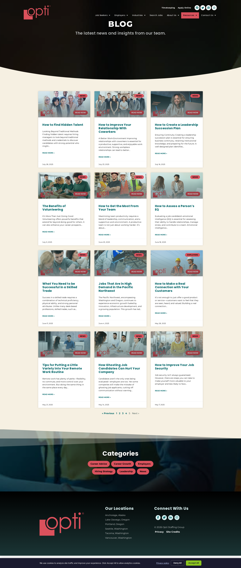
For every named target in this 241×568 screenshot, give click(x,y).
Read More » (48, 153)
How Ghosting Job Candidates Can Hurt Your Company (119, 368)
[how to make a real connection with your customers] (177, 263)
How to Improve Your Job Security (174, 366)
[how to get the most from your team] (120, 185)
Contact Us (209, 16)
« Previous (108, 413)
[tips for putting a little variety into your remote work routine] (64, 344)
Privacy (159, 532)
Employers (122, 16)
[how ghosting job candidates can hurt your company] (120, 344)
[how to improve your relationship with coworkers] (120, 104)
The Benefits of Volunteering (54, 208)
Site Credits (173, 532)
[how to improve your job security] (177, 344)
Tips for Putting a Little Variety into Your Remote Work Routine (62, 368)
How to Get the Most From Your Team (119, 208)
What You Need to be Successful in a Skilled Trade (59, 287)
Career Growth (122, 464)
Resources (191, 16)
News (143, 471)
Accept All (193, 563)
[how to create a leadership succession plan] (177, 104)
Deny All (177, 563)
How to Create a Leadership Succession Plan (176, 126)
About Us (174, 16)
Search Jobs (157, 16)
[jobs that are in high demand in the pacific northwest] (120, 263)
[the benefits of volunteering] (64, 185)
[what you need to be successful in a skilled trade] (64, 263)
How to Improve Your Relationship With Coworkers (115, 128)
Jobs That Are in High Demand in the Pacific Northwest (116, 287)
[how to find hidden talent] (64, 104)
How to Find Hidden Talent (62, 125)
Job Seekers (103, 16)
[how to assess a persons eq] (177, 185)
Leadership (126, 471)
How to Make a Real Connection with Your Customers (172, 287)
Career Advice (99, 464)
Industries (140, 16)
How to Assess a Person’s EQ (174, 208)
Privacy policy (162, 563)
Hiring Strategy (104, 471)
